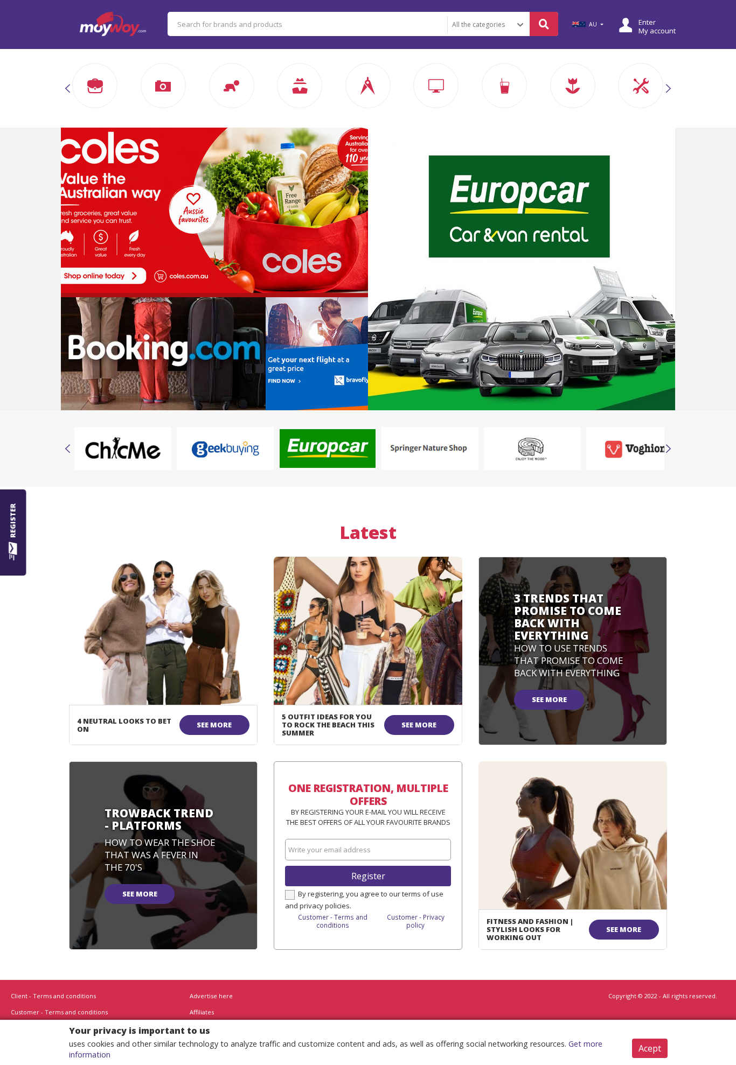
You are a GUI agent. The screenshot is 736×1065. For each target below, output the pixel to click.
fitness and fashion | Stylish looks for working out (530, 929)
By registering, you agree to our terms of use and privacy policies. (364, 899)
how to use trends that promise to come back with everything (568, 660)
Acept (649, 1048)
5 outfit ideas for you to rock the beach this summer (328, 725)
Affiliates (202, 1012)
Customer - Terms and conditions (332, 921)
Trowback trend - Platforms (159, 819)
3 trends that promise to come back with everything (567, 617)
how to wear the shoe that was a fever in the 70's (160, 854)
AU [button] (593, 24)
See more (214, 725)
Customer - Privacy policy (416, 921)
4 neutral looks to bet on (124, 725)
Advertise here (211, 996)
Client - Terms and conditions (53, 996)
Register (368, 876)
